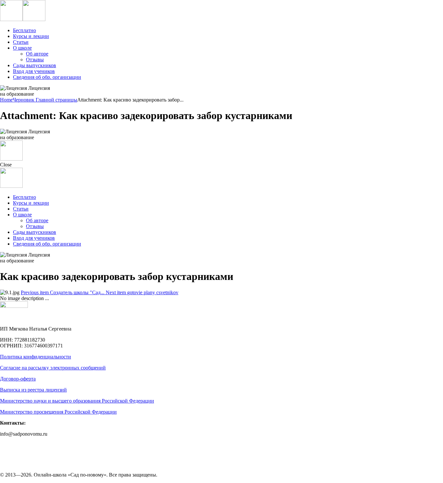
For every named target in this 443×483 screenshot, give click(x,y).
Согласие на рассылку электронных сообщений (53, 367)
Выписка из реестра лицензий (33, 389)
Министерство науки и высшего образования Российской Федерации (77, 401)
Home (6, 100)
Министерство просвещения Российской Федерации (58, 412)
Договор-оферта (18, 378)
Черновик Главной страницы (45, 100)
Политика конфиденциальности (35, 356)
